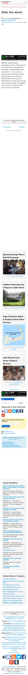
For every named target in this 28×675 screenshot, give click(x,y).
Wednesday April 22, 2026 (10, 22)
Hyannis (21, 623)
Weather (8, 618)
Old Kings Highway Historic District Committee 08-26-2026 (12, 531)
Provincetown (20, 629)
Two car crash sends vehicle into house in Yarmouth (13, 497)
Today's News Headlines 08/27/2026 (11, 567)
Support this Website (18, 649)
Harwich (20, 627)
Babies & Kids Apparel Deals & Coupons (13, 591)
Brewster (5, 625)
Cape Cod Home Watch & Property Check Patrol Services (13, 319)
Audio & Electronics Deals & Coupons (12, 598)
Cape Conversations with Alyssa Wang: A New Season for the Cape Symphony (14, 487)
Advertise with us (8, 431)
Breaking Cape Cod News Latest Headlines (14, 612)
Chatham (17, 625)
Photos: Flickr (9, 635)
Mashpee (6, 629)
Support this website (9, 433)
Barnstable (15, 623)
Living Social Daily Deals (9, 579)
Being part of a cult (9, 550)
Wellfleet (16, 630)
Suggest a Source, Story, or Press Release (14, 647)
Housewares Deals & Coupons (10, 589)
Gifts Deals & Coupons (9, 594)
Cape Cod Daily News (9, 666)
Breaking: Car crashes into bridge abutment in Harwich (14, 509)
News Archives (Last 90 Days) (17, 644)
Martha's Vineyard (13, 621)
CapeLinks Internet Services (17, 673)
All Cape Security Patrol (17, 308)
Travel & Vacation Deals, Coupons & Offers (14, 596)
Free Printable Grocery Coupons (11, 585)
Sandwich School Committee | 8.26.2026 (12, 559)
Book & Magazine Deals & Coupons (12, 587)
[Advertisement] (14, 40)
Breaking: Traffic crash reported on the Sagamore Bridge (13, 520)
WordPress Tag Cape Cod (8, 20)
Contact (16, 652)
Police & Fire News (18, 617)
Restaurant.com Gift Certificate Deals (12, 600)
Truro (11, 630)
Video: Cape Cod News (19, 633)
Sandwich (5, 630)
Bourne (11, 625)
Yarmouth (23, 630)
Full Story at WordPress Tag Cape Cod (14, 121)
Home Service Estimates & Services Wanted (16, 640)
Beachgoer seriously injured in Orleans (13, 539)
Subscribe (6, 426)
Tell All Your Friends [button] (8, 399)
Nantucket (23, 621)
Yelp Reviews (19, 635)
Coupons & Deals (17, 618)
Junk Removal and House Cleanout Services (11, 360)
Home (6, 617)
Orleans (12, 629)
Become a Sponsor (8, 647)
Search (21, 402)
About (11, 652)
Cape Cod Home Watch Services (11, 445)
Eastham (7, 627)
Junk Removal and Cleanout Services (12, 446)
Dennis (23, 625)
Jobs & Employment (8, 642)
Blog (10, 617)
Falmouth (14, 627)
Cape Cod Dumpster (18, 276)
